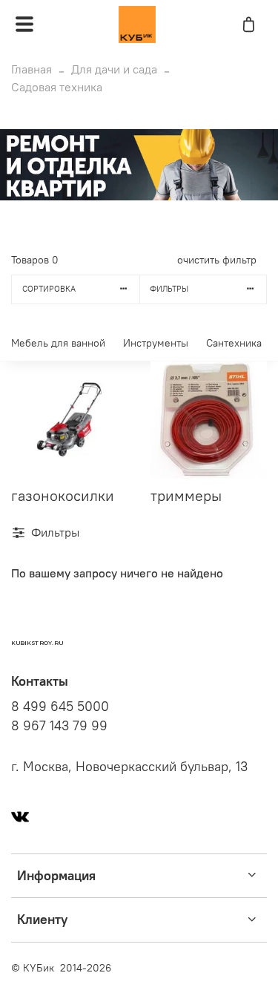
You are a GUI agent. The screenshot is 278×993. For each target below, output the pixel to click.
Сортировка (49, 289)
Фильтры (169, 289)
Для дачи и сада (114, 69)
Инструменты (155, 343)
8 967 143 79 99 (59, 726)
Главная (31, 69)
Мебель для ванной (58, 343)
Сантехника (234, 343)
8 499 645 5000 (60, 706)
